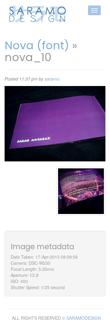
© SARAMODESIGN (81, 318)
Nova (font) (37, 45)
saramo (52, 79)
